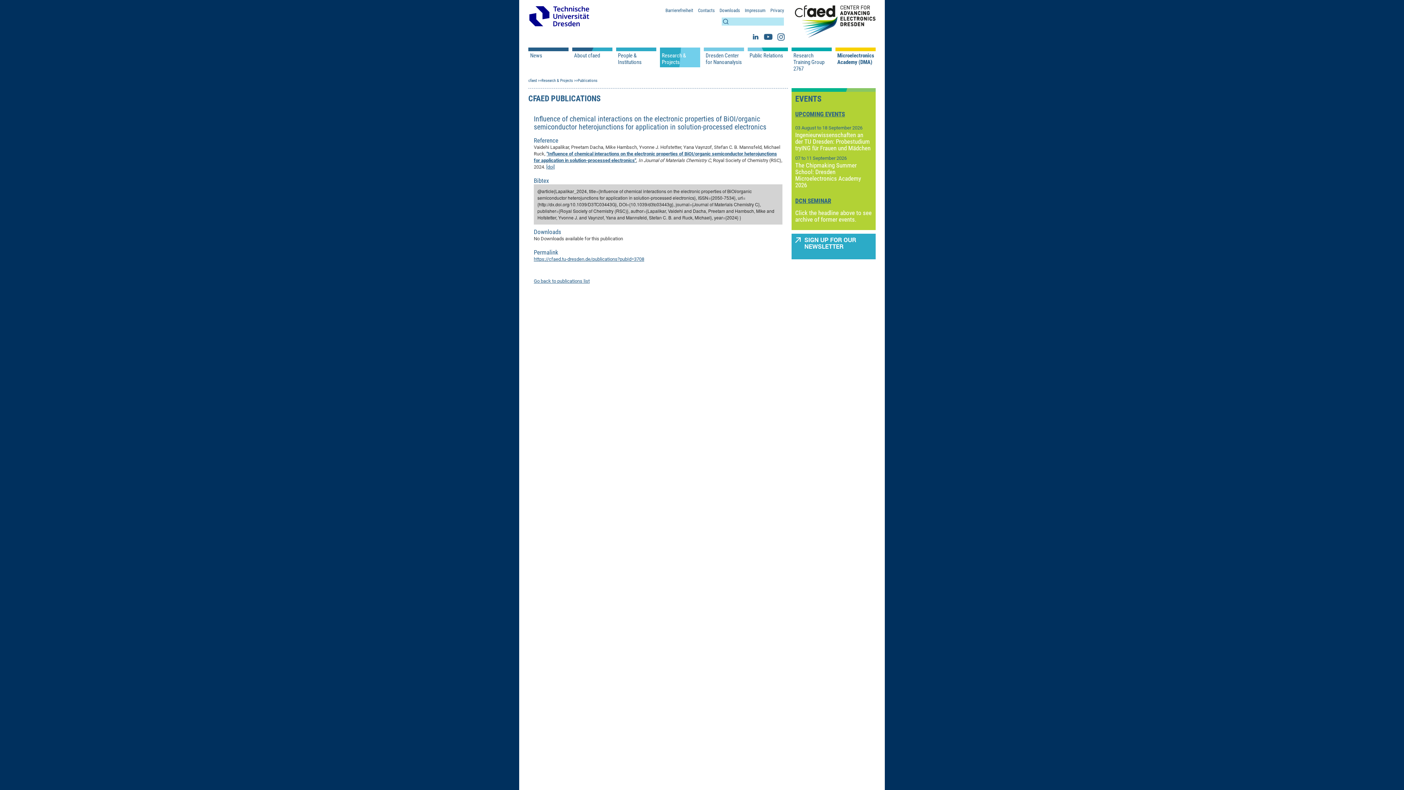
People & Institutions (630, 58)
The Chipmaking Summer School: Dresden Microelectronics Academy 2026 (828, 175)
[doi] (550, 167)
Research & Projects (674, 58)
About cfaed (587, 55)
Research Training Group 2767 (808, 62)
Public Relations (766, 55)
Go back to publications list (562, 281)
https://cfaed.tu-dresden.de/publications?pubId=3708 (589, 259)
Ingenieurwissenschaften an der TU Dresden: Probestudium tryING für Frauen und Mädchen (833, 141)
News (536, 55)
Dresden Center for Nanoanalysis (724, 58)
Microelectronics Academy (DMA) (855, 58)
